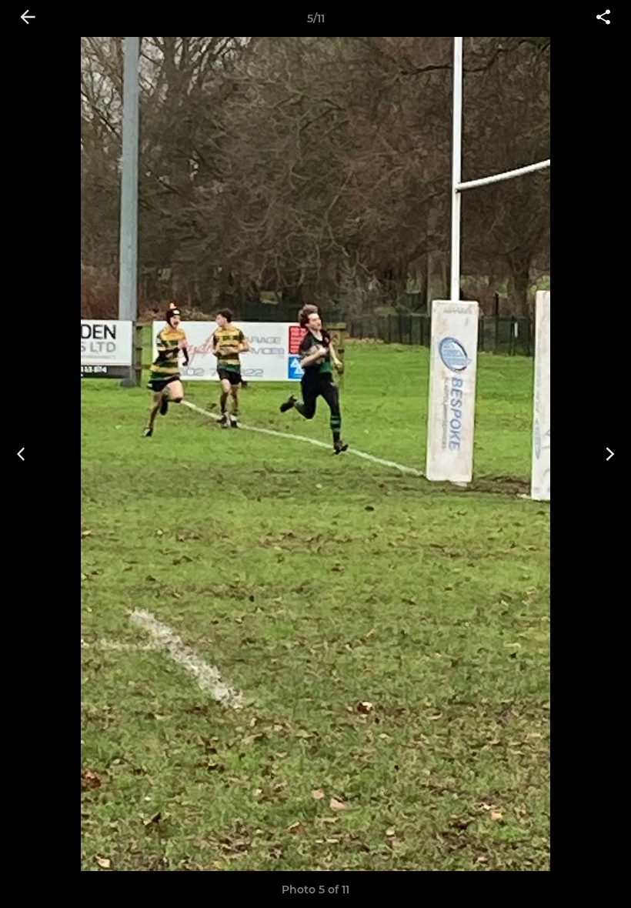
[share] (603, 18)
